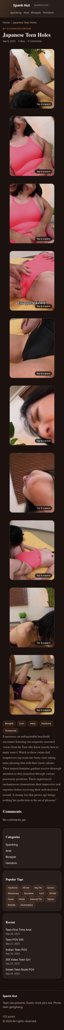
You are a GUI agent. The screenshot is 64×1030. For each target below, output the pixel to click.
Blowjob (36, 12)
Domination (26, 904)
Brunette (28, 893)
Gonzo (50, 887)
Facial (10, 899)
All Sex (26, 887)
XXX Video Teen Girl (18, 959)
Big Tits (38, 887)
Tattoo (50, 899)
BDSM (52, 893)
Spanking (15, 12)
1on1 (41, 893)
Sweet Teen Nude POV (20, 969)
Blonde (11, 904)
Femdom (48, 12)
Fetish (22, 899)
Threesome (10, 730)
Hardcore (46, 723)
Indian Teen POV (16, 950)
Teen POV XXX (14, 939)
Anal (26, 12)
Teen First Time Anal (18, 930)
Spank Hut (21, 5)
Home (6, 22)
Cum (21, 723)
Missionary (13, 893)
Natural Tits (36, 899)
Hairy (32, 723)
